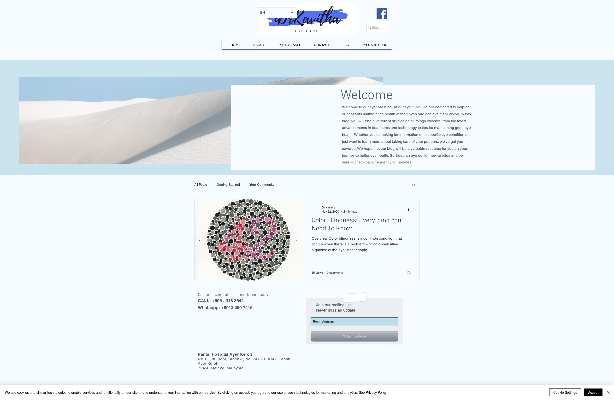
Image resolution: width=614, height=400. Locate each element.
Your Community (261, 184)
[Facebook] (382, 13)
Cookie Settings (565, 392)
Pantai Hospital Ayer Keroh (225, 354)
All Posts (200, 184)
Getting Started (228, 184)
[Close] (608, 392)
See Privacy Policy (373, 392)
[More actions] (410, 209)
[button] (413, 185)
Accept (593, 392)
